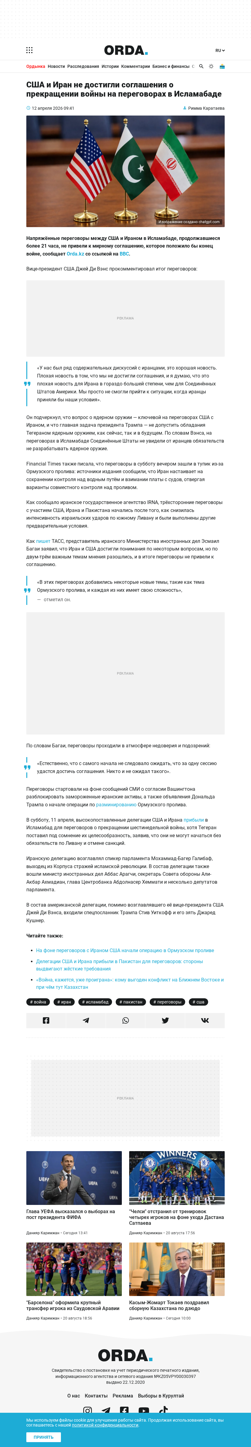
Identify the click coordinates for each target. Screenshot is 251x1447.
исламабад (97, 1002)
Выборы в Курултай (161, 1396)
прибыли (193, 820)
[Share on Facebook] (46, 1020)
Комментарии (135, 66)
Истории (110, 66)
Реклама (123, 1396)
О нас (73, 1396)
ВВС (124, 254)
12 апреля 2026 (47, 108)
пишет (43, 541)
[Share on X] (165, 1020)
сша (200, 1002)
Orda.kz (75, 254)
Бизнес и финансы (170, 66)
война (40, 1002)
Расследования (83, 66)
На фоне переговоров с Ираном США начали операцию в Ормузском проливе (125, 950)
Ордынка (35, 66)
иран (66, 1002)
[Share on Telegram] (86, 1020)
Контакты (96, 1396)
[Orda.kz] (125, 1365)
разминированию (117, 805)
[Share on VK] (205, 1020)
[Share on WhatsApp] (125, 1020)
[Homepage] (126, 50)
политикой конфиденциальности (105, 1425)
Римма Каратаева (206, 108)
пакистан (132, 1002)
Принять (44, 1437)
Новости (56, 66)
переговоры (169, 1002)
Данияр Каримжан (42, 1233)
